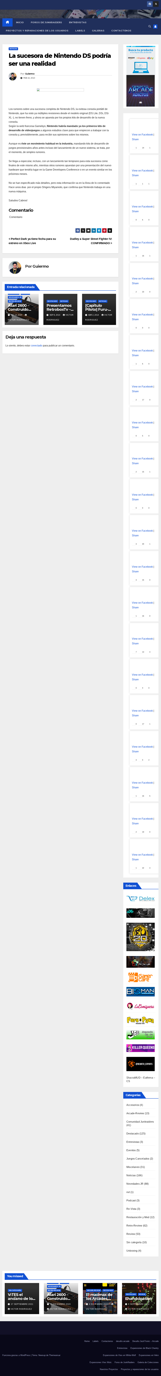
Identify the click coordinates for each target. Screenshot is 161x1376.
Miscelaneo (133, 1167)
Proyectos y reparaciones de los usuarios (37, 30)
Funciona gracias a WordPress (16, 1355)
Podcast (131, 1200)
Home (87, 1341)
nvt (128, 1192)
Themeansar (54, 1355)
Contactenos (121, 30)
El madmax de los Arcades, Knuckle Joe (99, 1298)
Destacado (52, 301)
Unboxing (132, 1250)
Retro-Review (15, 301)
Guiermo (29, 73)
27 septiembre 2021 (22, 1304)
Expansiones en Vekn (149, 1355)
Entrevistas (78, 22)
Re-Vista (131, 1209)
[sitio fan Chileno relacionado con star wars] (140, 936)
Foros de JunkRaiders (46, 22)
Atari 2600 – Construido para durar (18, 309)
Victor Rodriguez (21, 1309)
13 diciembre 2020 (60, 1304)
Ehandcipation (138, 1298)
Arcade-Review (135, 1113)
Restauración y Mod (137, 1217)
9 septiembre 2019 (138, 1304)
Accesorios (132, 1105)
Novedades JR (15, 297)
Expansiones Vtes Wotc (101, 1362)
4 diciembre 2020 (99, 1304)
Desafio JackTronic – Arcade (145, 1341)
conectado (36, 345)
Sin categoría (134, 1242)
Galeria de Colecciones (148, 1362)
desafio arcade (122, 1341)
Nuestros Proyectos (109, 1369)
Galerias (98, 30)
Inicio (20, 22)
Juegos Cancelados (137, 1158)
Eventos (131, 1150)
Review (130, 1234)
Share (135, 139)
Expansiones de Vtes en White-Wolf (119, 1355)
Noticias (13, 49)
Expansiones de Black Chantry (144, 1348)
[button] (149, 26)
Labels (80, 30)
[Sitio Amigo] (140, 977)
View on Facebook (142, 134)
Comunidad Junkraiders (140, 1121)
